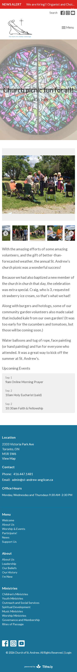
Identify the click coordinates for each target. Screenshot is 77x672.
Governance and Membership (21, 620)
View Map (9, 458)
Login (68, 652)
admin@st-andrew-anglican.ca (32, 479)
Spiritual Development (16, 607)
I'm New (7, 576)
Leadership (9, 563)
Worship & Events (13, 528)
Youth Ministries (12, 598)
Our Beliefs (9, 568)
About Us (8, 524)
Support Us (9, 541)
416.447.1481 (23, 474)
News (5, 537)
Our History (9, 572)
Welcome (8, 520)
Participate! (9, 533)
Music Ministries (12, 611)
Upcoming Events (16, 368)
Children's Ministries (15, 594)
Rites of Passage (13, 624)
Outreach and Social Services (20, 602)
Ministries (9, 588)
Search (53, 12)
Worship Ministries (14, 615)
